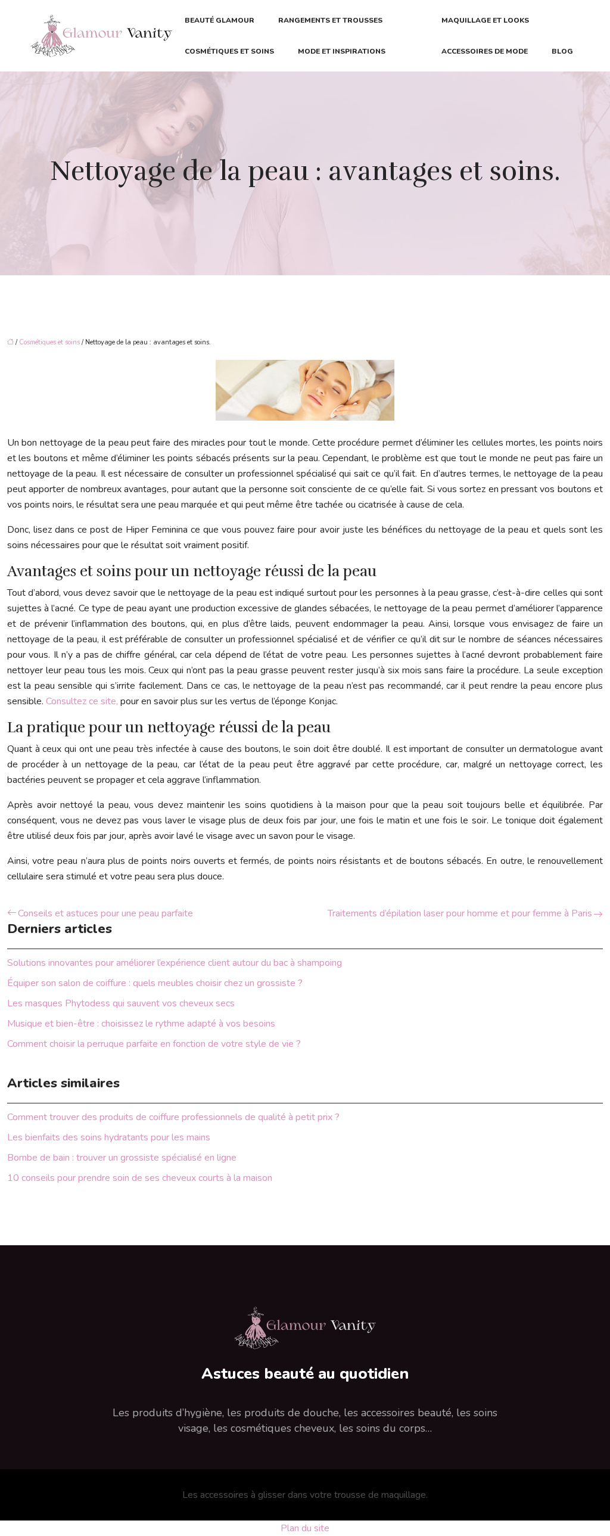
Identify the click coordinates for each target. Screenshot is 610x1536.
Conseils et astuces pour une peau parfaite (105, 913)
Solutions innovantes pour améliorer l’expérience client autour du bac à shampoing (174, 962)
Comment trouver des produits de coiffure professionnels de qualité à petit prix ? (173, 1117)
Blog (562, 51)
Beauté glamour (219, 20)
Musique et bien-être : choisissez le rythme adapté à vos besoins (141, 1023)
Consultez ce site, (82, 701)
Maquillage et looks (485, 20)
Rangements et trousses (330, 20)
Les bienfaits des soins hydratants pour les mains (108, 1137)
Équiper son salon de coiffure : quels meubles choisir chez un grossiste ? (155, 983)
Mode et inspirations (341, 51)
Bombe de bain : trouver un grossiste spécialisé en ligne (121, 1157)
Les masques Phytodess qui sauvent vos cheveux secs (121, 1003)
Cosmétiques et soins (229, 51)
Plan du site (305, 1528)
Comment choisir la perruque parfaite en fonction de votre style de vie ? (154, 1043)
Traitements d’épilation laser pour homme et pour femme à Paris (460, 913)
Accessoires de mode (484, 51)
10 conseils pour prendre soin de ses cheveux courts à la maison (139, 1177)
